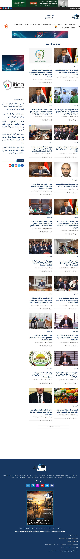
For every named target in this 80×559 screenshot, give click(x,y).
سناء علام (47, 79)
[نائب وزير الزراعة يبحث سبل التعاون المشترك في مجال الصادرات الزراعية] (66, 246)
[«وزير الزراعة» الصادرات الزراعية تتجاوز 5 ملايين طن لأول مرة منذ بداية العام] (40, 395)
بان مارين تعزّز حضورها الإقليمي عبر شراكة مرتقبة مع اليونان (67, 185)
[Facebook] (11, 8)
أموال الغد (72, 116)
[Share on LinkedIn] (71, 81)
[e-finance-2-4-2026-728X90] (40, 32)
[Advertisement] (40, 444)
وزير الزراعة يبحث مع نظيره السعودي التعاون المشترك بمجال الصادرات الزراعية (41, 337)
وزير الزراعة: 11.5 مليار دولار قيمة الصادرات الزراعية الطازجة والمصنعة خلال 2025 (41, 186)
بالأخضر (66, 27)
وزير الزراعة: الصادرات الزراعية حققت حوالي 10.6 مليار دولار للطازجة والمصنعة (42, 263)
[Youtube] (1, 8)
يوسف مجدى (71, 189)
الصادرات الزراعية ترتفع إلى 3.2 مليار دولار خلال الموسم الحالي (67, 411)
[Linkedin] (3, 8)
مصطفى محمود (45, 191)
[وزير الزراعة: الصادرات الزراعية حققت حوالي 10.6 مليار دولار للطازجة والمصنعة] (40, 246)
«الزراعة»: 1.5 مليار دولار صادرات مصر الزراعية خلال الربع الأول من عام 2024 (67, 374)
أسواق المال (58, 24)
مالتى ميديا (30, 24)
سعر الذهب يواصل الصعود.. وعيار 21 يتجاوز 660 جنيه (13, 115)
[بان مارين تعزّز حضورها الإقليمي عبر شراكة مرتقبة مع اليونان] (66, 169)
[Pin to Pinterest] (73, 81)
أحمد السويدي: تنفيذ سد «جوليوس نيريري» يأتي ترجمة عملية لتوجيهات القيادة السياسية (13, 125)
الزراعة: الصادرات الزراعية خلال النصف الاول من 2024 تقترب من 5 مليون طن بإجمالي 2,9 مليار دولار (40, 300)
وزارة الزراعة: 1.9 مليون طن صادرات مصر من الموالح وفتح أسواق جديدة (42, 374)
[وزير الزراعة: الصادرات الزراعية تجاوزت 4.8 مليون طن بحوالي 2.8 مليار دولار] (66, 321)
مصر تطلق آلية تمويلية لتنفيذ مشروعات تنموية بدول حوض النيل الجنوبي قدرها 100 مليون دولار (13, 138)
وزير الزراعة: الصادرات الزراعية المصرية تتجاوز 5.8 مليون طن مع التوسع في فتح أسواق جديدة (41, 111)
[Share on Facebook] (77, 81)
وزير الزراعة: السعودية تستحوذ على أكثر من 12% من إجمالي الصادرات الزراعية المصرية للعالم (41, 223)
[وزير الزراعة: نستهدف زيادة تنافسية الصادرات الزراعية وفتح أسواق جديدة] (66, 283)
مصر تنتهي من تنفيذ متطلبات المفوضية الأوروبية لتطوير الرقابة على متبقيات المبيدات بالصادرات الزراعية (40, 73)
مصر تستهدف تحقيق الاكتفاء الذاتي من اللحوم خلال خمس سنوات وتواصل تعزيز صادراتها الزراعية (67, 224)
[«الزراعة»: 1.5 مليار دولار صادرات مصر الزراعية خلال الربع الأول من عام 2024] (66, 358)
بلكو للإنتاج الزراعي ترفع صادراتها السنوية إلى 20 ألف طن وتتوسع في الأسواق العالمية (66, 111)
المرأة (73, 27)
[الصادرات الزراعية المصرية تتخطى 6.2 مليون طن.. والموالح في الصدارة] (66, 55)
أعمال (38, 24)
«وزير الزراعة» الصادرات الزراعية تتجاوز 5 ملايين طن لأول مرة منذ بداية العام (41, 412)
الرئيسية (72, 24)
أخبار (61, 27)
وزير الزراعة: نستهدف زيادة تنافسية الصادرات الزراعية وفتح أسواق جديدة (67, 300)
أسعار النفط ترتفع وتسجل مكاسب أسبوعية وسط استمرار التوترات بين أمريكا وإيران (13, 106)
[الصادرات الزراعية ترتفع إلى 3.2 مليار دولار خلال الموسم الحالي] (66, 395)
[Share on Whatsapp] (69, 81)
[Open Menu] (79, 26)
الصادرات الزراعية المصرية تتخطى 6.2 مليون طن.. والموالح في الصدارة (66, 72)
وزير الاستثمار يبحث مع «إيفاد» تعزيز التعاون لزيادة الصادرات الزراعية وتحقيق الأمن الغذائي (41, 149)
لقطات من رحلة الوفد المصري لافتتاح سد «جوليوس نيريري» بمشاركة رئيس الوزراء (13, 150)
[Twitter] (8, 8)
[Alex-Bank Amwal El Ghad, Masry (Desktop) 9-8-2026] (40, 1)
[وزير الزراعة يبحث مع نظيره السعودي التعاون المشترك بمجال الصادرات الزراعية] (40, 321)
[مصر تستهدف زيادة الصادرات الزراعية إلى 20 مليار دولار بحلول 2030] (66, 132)
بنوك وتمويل (47, 24)
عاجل (65, 24)
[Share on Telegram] (67, 81)
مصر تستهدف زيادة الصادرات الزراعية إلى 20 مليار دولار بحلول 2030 (67, 149)
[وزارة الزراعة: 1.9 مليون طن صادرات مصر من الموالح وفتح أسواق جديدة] (40, 358)
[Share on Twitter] (75, 81)
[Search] (1, 26)
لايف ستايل (19, 24)
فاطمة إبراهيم (46, 228)
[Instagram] (6, 8)
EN (56, 27)
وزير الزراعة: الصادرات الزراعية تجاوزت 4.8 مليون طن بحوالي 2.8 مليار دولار (67, 337)
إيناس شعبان (71, 77)
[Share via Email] (65, 81)
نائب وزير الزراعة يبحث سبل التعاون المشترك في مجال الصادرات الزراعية (68, 263)
